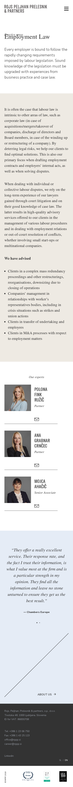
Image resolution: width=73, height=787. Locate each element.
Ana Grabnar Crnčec (38, 440)
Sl (60, 760)
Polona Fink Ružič (38, 394)
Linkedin (9, 756)
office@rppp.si (12, 739)
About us (45, 694)
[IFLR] (47, 776)
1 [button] (36, 622)
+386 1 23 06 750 (19, 731)
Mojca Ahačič (38, 483)
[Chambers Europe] (28, 776)
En (66, 760)
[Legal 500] (63, 776)
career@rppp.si (13, 744)
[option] (36, 578)
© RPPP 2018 (5, 777)
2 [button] (39, 622)
